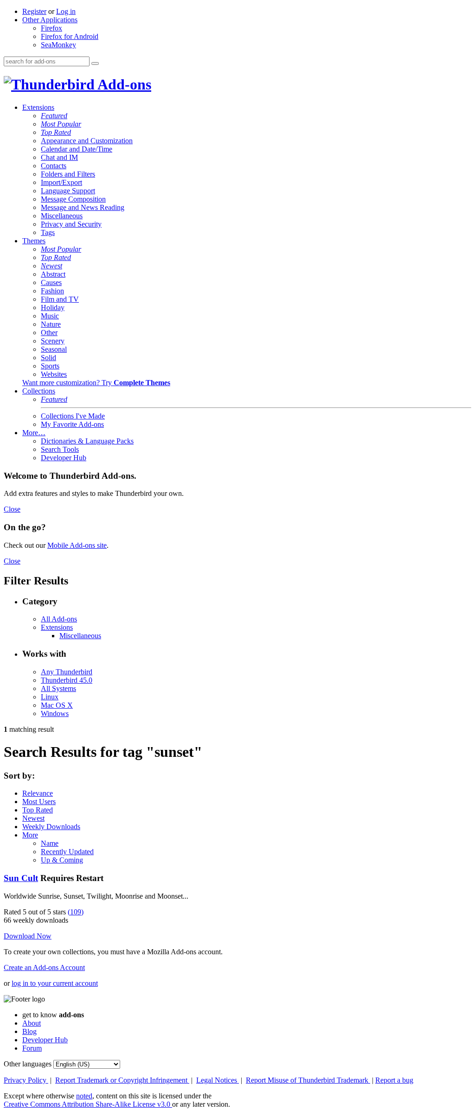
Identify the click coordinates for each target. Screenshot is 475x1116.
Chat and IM (59, 157)
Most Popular (61, 124)
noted (84, 1096)
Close (12, 509)
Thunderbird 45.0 (66, 680)
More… (33, 433)
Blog (29, 1031)
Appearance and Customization (87, 141)
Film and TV (60, 299)
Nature (51, 324)
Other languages (27, 1064)
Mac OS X (57, 705)
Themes (33, 241)
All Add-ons (59, 619)
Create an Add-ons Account (44, 967)
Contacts (53, 166)
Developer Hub (63, 458)
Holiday (52, 307)
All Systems (58, 688)
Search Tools (60, 449)
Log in (66, 11)
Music (50, 316)
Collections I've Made (73, 416)
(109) (75, 912)
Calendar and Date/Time (76, 149)
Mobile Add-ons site (77, 545)
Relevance (37, 793)
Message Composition (73, 199)
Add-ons (123, 84)
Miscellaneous (62, 216)
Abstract (53, 274)
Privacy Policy (26, 1080)
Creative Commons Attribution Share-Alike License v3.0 (88, 1104)
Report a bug (394, 1080)
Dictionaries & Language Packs (87, 441)
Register (34, 11)
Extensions (38, 107)
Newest (51, 266)
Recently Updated (67, 852)
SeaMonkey (58, 45)
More (30, 835)
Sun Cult (21, 878)
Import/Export (61, 182)
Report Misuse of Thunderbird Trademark (308, 1080)
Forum (32, 1048)
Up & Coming (62, 860)
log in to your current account (55, 983)
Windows (55, 713)
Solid (48, 357)
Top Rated (56, 132)
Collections (38, 391)
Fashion (52, 291)
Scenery (52, 341)
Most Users (39, 801)
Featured (54, 116)
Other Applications (49, 20)
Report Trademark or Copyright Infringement (122, 1080)
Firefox (51, 28)
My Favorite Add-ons (72, 424)
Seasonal (54, 349)
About (31, 1023)
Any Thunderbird (66, 672)
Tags (48, 232)
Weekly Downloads (51, 827)
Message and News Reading (82, 207)
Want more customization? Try (96, 383)
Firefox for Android (69, 36)
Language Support (68, 191)
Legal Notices (217, 1080)
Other (49, 332)
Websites (54, 374)
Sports (50, 366)
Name (49, 843)
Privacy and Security (71, 224)
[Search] (95, 63)
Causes (51, 282)
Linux (49, 697)
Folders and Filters (68, 174)
